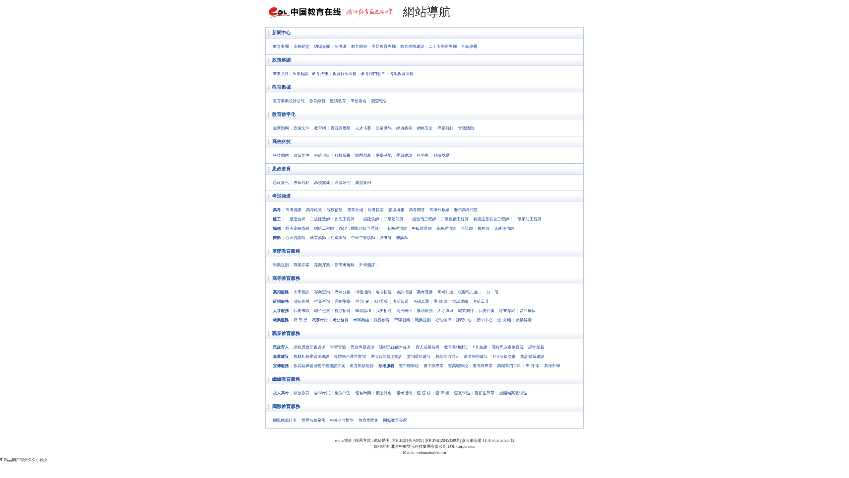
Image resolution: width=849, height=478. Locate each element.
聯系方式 (363, 440)
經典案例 (404, 128)
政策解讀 (281, 59)
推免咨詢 (322, 301)
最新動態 (281, 128)
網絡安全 (425, 128)
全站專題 (469, 46)
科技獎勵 (441, 155)
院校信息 (335, 209)
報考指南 (376, 209)
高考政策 (314, 209)
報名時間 (363, 393)
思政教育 (281, 168)
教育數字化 (283, 114)
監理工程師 (345, 219)
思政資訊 (281, 182)
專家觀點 (445, 128)
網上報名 (384, 393)
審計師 (467, 228)
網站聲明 (381, 440)
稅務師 (484, 228)
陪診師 (402, 237)
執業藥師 (318, 237)
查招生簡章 (484, 393)
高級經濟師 (446, 228)
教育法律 (320, 73)
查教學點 (462, 393)
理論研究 (343, 182)
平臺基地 (384, 155)
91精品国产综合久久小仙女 (24, 459)
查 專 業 (442, 393)
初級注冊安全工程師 (491, 219)
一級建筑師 (369, 219)
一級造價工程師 (422, 219)
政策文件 (301, 128)
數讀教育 (338, 101)
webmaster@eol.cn (431, 452)
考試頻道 (281, 196)
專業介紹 (355, 209)
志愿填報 (396, 209)
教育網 (320, 128)
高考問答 (417, 209)
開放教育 (301, 393)
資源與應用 (341, 128)
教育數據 (281, 87)
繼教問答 (343, 393)
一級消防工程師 (528, 219)
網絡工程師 (324, 228)
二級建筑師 (394, 219)
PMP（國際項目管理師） (361, 228)
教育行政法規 (345, 73)
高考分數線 (439, 209)
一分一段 (490, 292)
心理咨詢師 (295, 237)
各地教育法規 (402, 73)
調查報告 (379, 101)
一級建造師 (295, 219)
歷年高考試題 (466, 209)
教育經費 (317, 101)
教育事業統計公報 (289, 101)
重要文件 (281, 73)
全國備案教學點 (513, 393)
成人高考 (281, 393)
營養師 (386, 237)
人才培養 (363, 128)
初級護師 (339, 237)
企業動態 (384, 128)
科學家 (423, 155)
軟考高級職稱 (297, 228)
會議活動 (466, 128)
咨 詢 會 (362, 301)
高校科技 (281, 141)
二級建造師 (320, 219)
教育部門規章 (373, 73)
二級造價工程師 (455, 219)
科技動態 (281, 155)
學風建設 (404, 155)
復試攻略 (460, 301)
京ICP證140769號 (407, 440)
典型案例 (363, 182)
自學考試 (322, 393)
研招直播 (301, 301)
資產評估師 (504, 228)
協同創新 (363, 155)
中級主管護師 (363, 237)
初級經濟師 (397, 228)
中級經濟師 (422, 228)
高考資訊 (293, 209)
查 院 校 (424, 393)
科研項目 (322, 155)
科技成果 (343, 155)
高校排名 (358, 101)
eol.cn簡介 (343, 440)
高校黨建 (322, 182)
